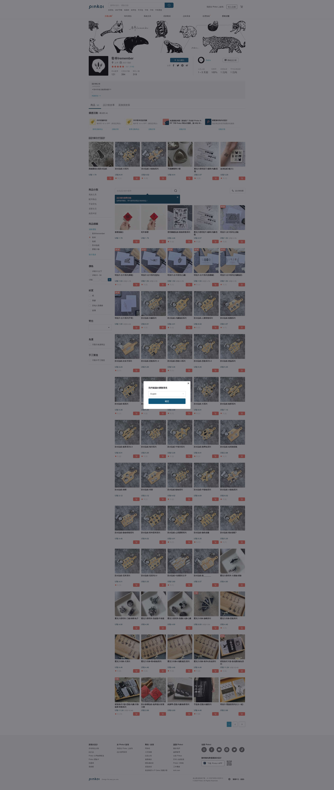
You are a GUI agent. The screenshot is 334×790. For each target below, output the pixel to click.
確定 (167, 401)
